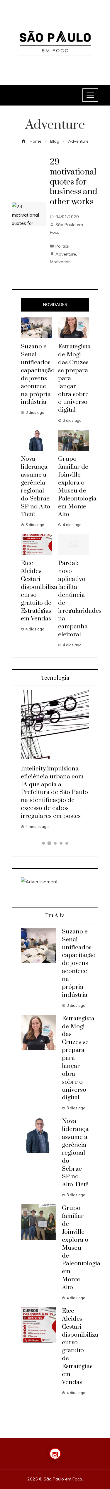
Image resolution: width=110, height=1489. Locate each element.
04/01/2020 (67, 216)
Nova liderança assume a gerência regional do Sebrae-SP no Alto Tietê (36, 486)
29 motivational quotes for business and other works (73, 182)
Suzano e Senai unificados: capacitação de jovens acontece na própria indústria (38, 374)
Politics (62, 246)
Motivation (60, 261)
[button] (43, 843)
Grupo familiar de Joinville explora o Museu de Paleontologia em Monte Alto (77, 486)
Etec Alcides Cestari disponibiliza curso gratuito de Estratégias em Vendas (80, 1346)
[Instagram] (55, 1454)
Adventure (65, 254)
